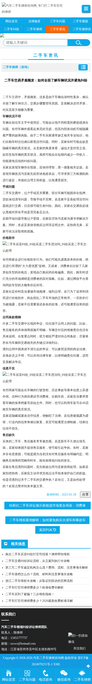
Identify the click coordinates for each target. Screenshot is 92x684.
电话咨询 (45, 679)
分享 (85, 494)
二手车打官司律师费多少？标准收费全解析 (34, 587)
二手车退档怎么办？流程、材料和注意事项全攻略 (39, 574)
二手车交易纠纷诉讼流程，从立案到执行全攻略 (37, 561)
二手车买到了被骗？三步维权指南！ (29, 594)
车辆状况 (21, 103)
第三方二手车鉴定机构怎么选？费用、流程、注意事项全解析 (46, 567)
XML (56, 664)
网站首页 (8, 679)
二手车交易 (10, 97)
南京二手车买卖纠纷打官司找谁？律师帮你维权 (37, 554)
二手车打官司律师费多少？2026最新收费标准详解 (39, 601)
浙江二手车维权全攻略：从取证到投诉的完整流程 (39, 581)
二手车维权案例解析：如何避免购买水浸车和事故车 (47, 520)
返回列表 (46, 530)
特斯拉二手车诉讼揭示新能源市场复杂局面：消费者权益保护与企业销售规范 (47, 506)
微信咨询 (64, 679)
